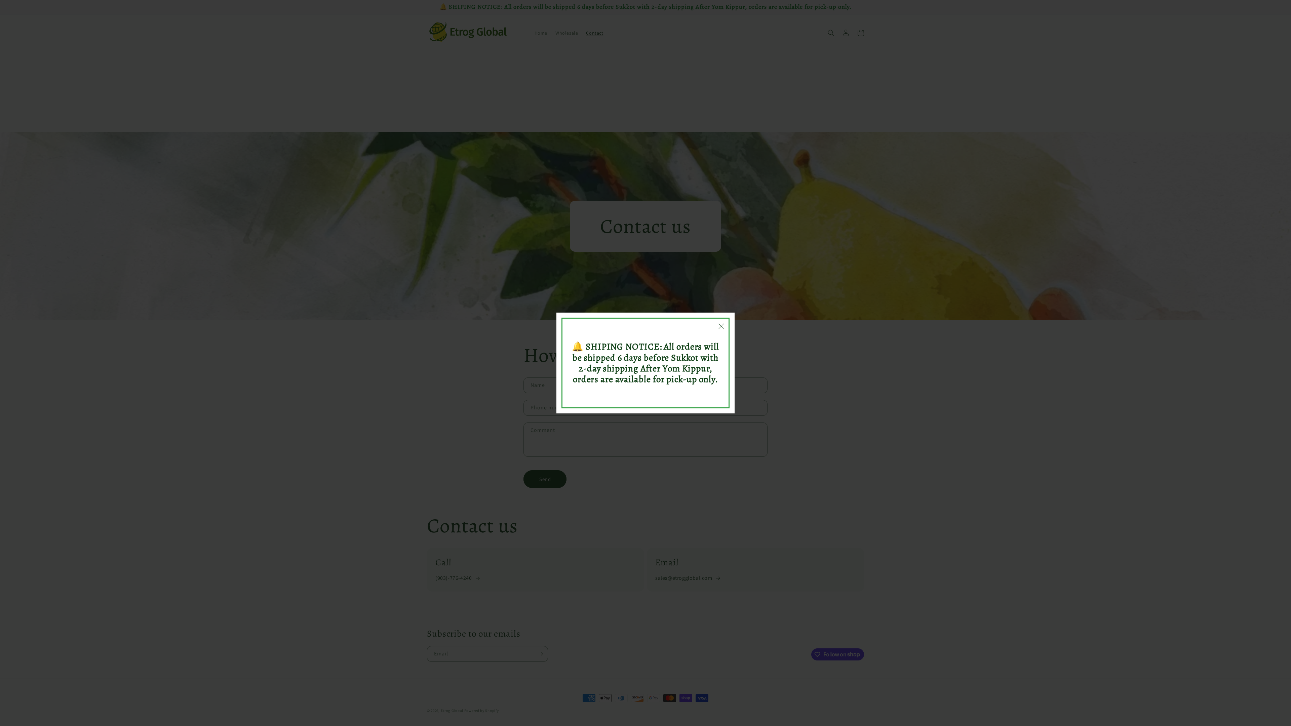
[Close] (721, 326)
